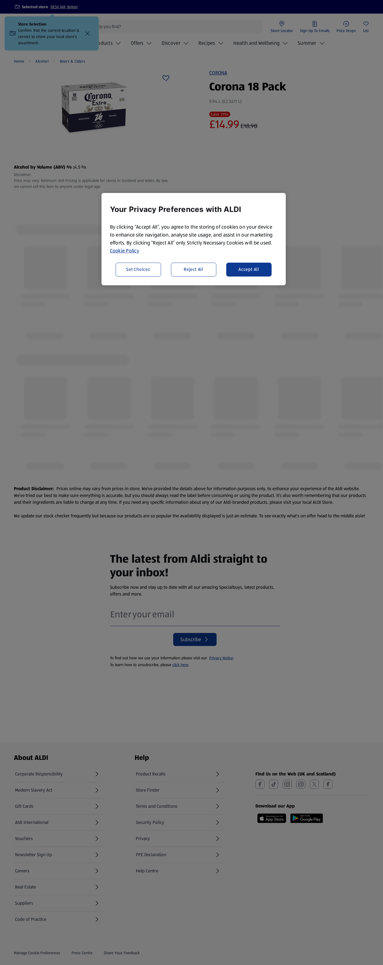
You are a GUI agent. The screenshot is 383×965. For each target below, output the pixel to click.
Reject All (193, 269)
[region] (193, 239)
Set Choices (138, 269)
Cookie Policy (124, 250)
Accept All (248, 269)
